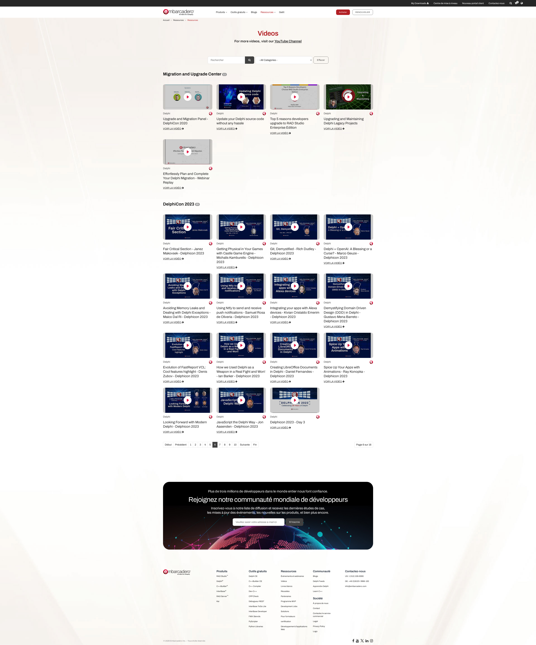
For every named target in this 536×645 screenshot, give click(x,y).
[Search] (511, 3)
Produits (221, 12)
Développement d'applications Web (294, 627)
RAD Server (222, 596)
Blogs (254, 12)
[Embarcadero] (179, 12)
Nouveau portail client (473, 3)
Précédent (180, 444)
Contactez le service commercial (322, 614)
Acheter (343, 12)
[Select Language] (522, 3)
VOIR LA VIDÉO (172, 128)
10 (235, 444)
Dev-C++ (253, 591)
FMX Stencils (254, 616)
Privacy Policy (319, 626)
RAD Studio (222, 576)
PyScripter (253, 621)
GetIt (281, 12)
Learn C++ (317, 591)
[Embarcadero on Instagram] (371, 641)
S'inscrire (294, 522)
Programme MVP (288, 601)
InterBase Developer (258, 611)
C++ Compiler (255, 586)
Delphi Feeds (319, 581)
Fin (255, 444)
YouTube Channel (288, 41)
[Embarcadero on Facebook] (353, 641)
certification (286, 621)
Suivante (245, 444)
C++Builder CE (255, 581)
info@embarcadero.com (355, 586)
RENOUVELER (362, 12)
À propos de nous (320, 603)
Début (168, 444)
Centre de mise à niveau (445, 3)
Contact (316, 608)
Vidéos (284, 581)
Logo (315, 631)
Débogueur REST (256, 601)
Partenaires (286, 596)
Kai (217, 601)
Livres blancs (286, 586)
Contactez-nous (496, 3)
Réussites (285, 591)
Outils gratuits (238, 12)
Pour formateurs (288, 616)
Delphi (219, 581)
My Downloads (418, 3)
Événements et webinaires (292, 576)
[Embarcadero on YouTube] (357, 641)
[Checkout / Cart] (516, 3)
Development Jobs (289, 606)
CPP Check (254, 596)
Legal (315, 621)
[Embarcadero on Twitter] (362, 641)
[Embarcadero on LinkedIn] (366, 641)
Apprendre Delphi (320, 586)
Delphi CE (253, 576)
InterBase (221, 591)
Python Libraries (256, 626)
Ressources (267, 12)
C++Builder (222, 586)
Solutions (285, 611)
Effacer (321, 60)
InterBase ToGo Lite (257, 606)
